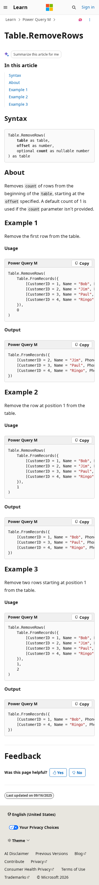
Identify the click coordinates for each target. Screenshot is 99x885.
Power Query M (37, 19)
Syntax (15, 75)
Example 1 (18, 89)
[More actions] (90, 19)
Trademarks (15, 877)
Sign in (88, 7)
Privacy (37, 861)
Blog (79, 853)
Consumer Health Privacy (27, 869)
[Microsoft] (49, 7)
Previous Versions (51, 853)
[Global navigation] (5, 7)
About (14, 82)
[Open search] (73, 7)
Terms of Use (73, 869)
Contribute (14, 861)
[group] (49, 295)
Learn (11, 19)
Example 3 (18, 104)
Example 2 (18, 96)
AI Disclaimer (16, 853)
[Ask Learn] (80, 19)
